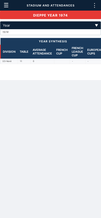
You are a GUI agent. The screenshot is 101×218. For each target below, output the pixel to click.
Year (50, 25)
